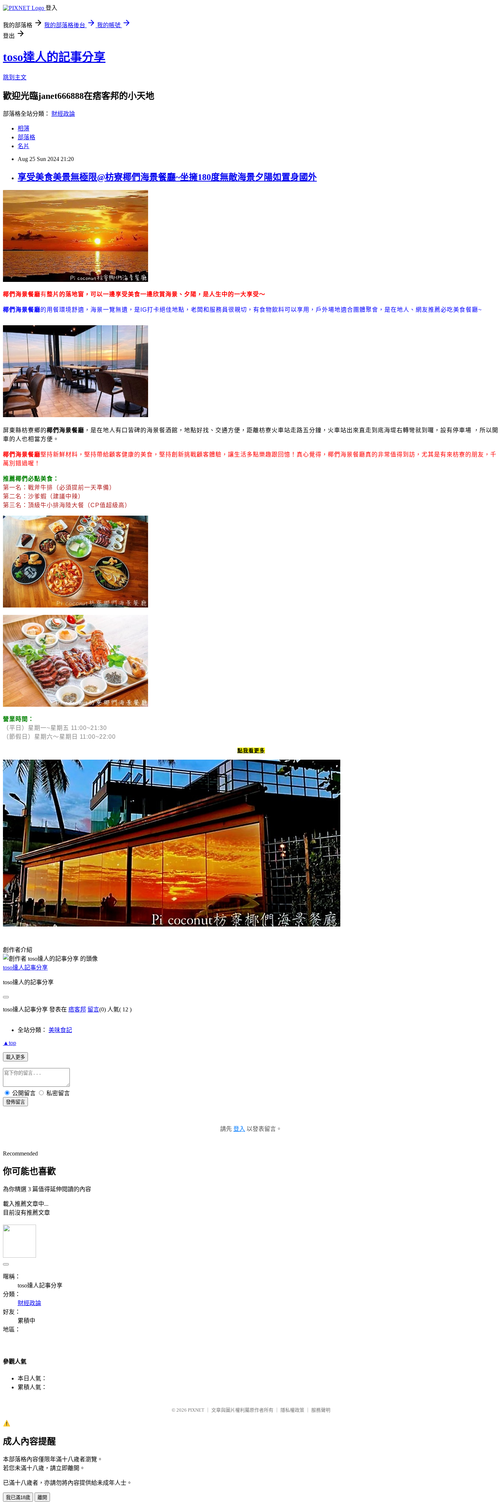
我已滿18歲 (18, 1497)
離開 (42, 1497)
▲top (9, 1043)
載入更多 (15, 1057)
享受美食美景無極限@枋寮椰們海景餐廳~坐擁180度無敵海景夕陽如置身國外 (167, 177)
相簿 (23, 128)
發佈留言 (15, 1102)
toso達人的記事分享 (54, 57)
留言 (93, 1009)
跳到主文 (14, 77)
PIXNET (196, 1410)
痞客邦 (77, 1009)
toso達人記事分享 (25, 967)
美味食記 (60, 1030)
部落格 (26, 137)
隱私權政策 (292, 1410)
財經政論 (63, 114)
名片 (23, 146)
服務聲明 (320, 1410)
